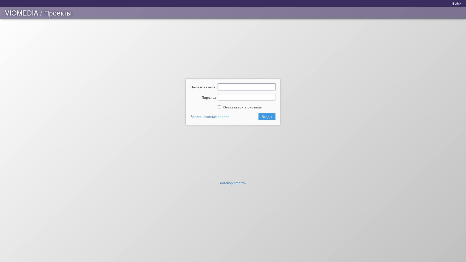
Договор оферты (233, 182)
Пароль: (209, 97)
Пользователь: (203, 86)
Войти (456, 3)
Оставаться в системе (242, 107)
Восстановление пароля (210, 116)
